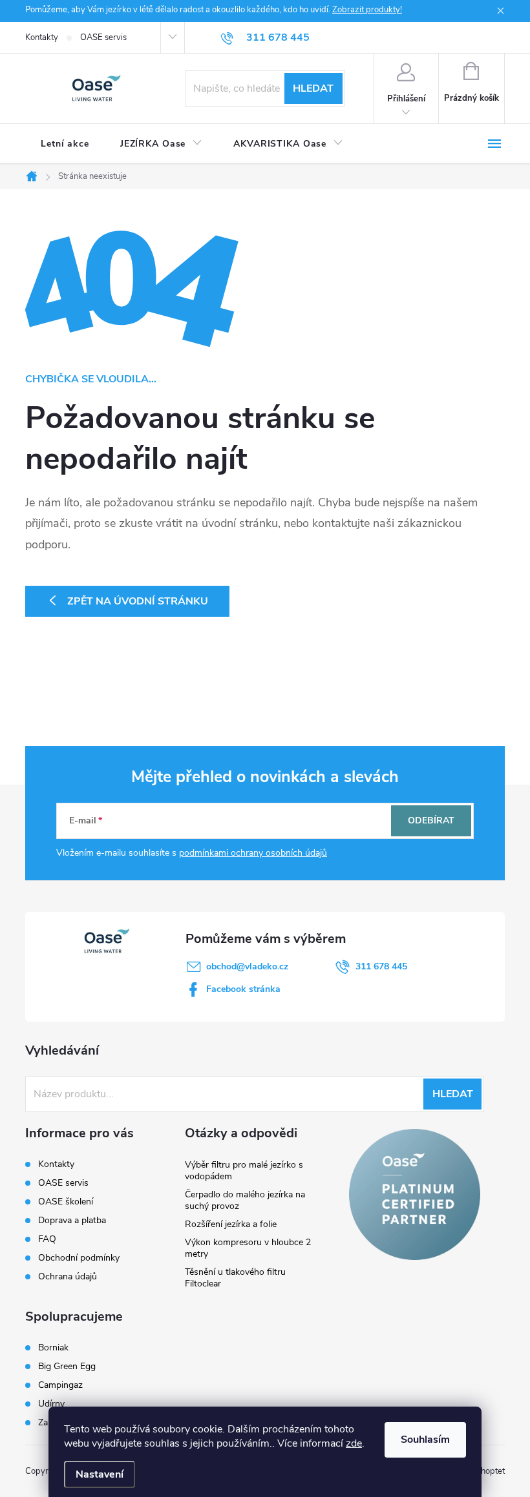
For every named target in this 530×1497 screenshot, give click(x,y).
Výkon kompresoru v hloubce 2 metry (248, 1248)
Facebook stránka (243, 989)
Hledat (313, 88)
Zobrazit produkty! (367, 9)
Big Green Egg (67, 1366)
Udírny (51, 1404)
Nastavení (99, 1474)
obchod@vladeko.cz (247, 966)
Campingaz (60, 1385)
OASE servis (103, 37)
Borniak (53, 1348)
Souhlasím (425, 1439)
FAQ (47, 1239)
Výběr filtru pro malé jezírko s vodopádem (244, 1170)
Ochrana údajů (67, 1276)
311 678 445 (381, 966)
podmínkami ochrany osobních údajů (253, 853)
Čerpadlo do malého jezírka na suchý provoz (245, 1200)
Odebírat (431, 820)
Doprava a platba (72, 1220)
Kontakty (41, 37)
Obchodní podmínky (79, 1258)
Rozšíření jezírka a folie (231, 1224)
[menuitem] (65, 144)
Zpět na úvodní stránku (137, 601)
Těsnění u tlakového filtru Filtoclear (235, 1278)
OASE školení (65, 1201)
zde (354, 1443)
